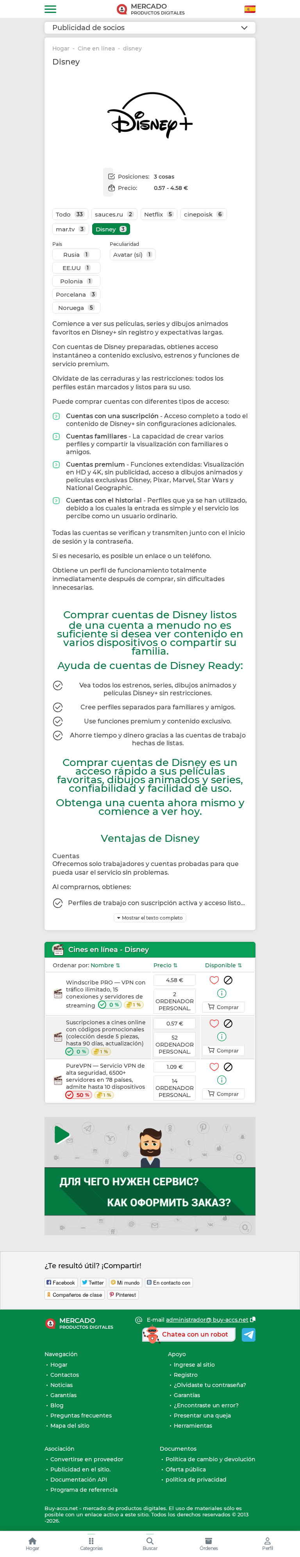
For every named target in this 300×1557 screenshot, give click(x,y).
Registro (186, 1374)
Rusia (75, 254)
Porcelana (75, 294)
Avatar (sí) (131, 254)
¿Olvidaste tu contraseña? (210, 1385)
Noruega (75, 307)
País (57, 244)
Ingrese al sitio (194, 1364)
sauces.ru (113, 214)
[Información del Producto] (222, 993)
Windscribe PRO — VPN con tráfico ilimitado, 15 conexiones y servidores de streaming (106, 994)
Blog (57, 1405)
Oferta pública (186, 1469)
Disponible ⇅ (223, 965)
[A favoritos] (214, 980)
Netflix (158, 214)
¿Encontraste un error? (206, 1405)
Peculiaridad (124, 244)
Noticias (61, 1385)
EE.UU (75, 268)
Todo (69, 214)
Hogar (61, 48)
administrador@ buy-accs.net (207, 1320)
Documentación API (78, 1479)
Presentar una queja (202, 1415)
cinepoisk (202, 214)
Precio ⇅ (166, 965)
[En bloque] (228, 980)
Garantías (63, 1395)
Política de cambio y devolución (210, 1459)
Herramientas (193, 1425)
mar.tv (70, 229)
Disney (110, 229)
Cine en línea (96, 48)
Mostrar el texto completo (152, 918)
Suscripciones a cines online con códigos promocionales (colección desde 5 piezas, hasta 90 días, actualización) (106, 1037)
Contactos (64, 1374)
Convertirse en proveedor (86, 1459)
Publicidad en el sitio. (80, 1469)
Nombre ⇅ (105, 965)
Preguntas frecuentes (81, 1415)
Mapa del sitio (69, 1425)
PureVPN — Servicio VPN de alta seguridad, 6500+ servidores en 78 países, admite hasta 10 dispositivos (105, 1080)
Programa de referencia (84, 1489)
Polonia (75, 281)
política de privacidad (196, 1479)
